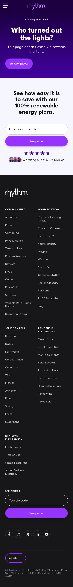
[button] (19, 64)
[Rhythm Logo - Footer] (16, 193)
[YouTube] (47, 534)
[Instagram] (18, 534)
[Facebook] (9, 534)
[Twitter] (28, 534)
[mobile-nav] (6, 6)
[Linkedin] (37, 534)
